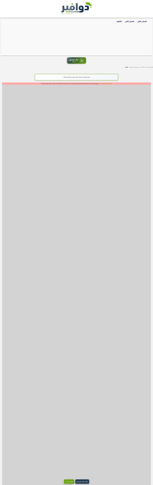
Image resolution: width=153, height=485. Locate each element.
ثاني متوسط (137, 67)
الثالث (143, 67)
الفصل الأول (142, 21)
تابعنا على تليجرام (82, 481)
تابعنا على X (69, 481)
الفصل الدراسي (149, 67)
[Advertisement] (76, 40)
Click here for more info (105, 83)
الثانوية (119, 21)
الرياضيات (131, 67)
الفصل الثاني (129, 21)
